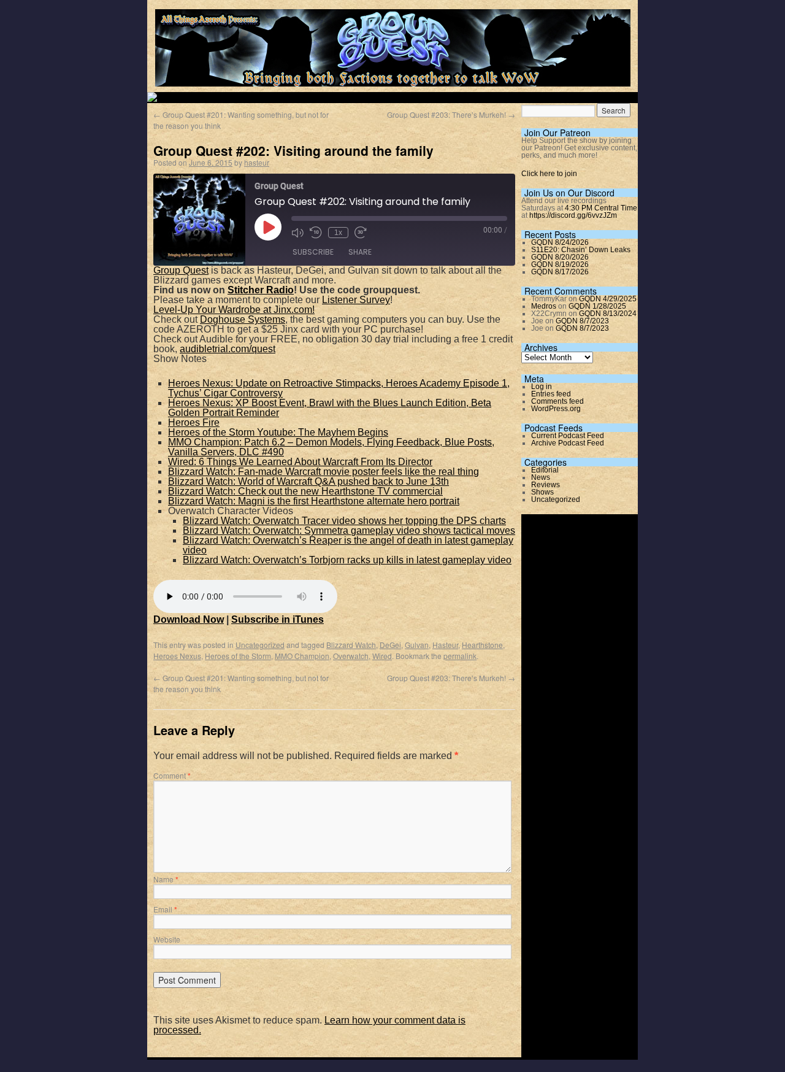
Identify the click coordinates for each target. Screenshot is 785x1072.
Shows (542, 492)
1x (338, 232)
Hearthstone (482, 644)
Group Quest (181, 270)
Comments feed (557, 401)
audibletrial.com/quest (227, 349)
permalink (460, 655)
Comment (172, 775)
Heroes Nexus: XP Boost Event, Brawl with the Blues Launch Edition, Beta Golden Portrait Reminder (329, 408)
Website (166, 939)
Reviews (545, 484)
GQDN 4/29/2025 (608, 299)
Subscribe (313, 252)
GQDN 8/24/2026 (560, 242)
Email (165, 909)
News (540, 477)
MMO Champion (302, 655)
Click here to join (549, 173)
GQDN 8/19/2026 (560, 264)
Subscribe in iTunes (277, 619)
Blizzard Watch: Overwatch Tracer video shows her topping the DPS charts (344, 520)
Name (165, 879)
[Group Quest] (392, 79)
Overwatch (351, 655)
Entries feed (551, 394)
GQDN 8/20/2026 (560, 257)
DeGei (390, 644)
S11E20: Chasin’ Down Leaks (580, 249)
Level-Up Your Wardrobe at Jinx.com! (234, 309)
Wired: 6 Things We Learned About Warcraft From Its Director (300, 462)
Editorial (545, 470)
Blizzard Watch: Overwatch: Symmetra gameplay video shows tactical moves (349, 530)
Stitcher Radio (261, 290)
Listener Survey (356, 300)
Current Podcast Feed (567, 435)
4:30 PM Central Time (601, 208)
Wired (382, 655)
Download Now (188, 619)
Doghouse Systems (242, 319)
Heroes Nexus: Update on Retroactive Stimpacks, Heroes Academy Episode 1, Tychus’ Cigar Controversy (339, 388)
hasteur (256, 162)
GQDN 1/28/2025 (597, 306)
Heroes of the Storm (238, 655)
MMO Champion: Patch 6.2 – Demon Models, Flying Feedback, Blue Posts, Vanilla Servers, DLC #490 (331, 447)
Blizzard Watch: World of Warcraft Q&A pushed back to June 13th (308, 481)
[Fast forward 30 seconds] (360, 232)
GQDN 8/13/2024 (608, 313)
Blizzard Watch (351, 644)
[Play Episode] (268, 227)
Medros (543, 306)
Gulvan (417, 644)
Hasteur (445, 644)
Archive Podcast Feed (567, 443)
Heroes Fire (194, 422)
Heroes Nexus (177, 655)
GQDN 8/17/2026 (560, 272)
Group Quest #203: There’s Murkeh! (451, 114)
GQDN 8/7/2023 (582, 321)
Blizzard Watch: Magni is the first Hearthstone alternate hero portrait (313, 501)
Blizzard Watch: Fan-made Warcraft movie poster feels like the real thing (323, 471)
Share (360, 252)
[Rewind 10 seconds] (316, 232)
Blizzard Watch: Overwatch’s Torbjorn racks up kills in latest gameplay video (347, 560)
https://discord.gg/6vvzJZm (573, 215)
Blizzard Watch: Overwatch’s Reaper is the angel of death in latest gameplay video (348, 545)
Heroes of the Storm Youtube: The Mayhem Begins (278, 432)
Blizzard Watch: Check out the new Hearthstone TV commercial (305, 491)
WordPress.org (556, 408)
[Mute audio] (297, 232)
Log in (541, 386)
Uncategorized (260, 644)
